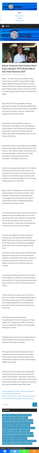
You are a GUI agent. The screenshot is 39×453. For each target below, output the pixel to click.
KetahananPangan (9, 425)
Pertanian (6, 435)
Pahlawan (15, 433)
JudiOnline (19, 423)
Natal (31, 428)
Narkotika (6, 428)
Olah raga (25, 430)
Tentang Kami (19, 20)
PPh (4, 438)
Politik (23, 435)
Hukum (15, 420)
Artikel (24, 74)
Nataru (6, 430)
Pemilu (30, 433)
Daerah (6, 417)
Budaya (27, 415)
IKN (21, 420)
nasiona (15, 428)
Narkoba (26, 425)
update (22, 443)
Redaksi (19, 18)
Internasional (8, 423)
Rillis (15, 441)
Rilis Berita (7, 441)
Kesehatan (29, 423)
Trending (7, 443)
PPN (9, 438)
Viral (29, 443)
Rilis (24, 438)
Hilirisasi (6, 420)
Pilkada (15, 435)
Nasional (24, 428)
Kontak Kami (19, 16)
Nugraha (16, 74)
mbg (19, 425)
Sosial (23, 441)
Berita (19, 415)
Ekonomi (15, 417)
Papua (23, 433)
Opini (6, 433)
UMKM (14, 443)
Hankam (23, 417)
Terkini (32, 441)
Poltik (30, 435)
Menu (8, 26)
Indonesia (28, 420)
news (13, 430)
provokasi (17, 438)
